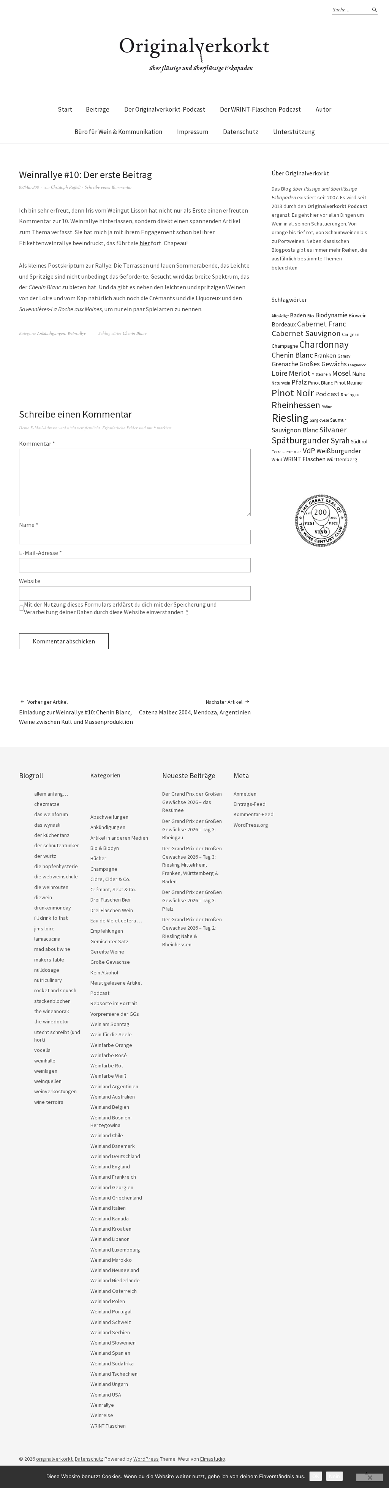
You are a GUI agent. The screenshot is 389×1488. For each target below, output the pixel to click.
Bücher (98, 858)
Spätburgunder (300, 440)
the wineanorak (51, 1011)
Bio (310, 315)
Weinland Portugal (110, 1311)
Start (65, 109)
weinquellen (48, 1081)
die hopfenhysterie (56, 866)
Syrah (340, 440)
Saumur (338, 420)
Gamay (343, 356)
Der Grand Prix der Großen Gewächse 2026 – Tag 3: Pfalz (192, 900)
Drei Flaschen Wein (111, 910)
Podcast (327, 393)
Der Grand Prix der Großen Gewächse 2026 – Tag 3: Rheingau (192, 829)
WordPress (146, 1458)
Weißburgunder (338, 451)
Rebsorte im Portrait (113, 1003)
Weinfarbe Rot (106, 1065)
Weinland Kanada (109, 1218)
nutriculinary (48, 980)
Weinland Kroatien (110, 1228)
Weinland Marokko (111, 1259)
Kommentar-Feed (254, 814)
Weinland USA (105, 1394)
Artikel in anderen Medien (119, 837)
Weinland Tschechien (114, 1373)
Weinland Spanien (110, 1352)
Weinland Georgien (111, 1187)
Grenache (285, 364)
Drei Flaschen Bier (110, 899)
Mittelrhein (321, 374)
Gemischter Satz (109, 941)
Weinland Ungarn (109, 1384)
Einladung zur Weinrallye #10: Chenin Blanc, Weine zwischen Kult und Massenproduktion (76, 711)
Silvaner (332, 430)
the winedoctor (51, 1021)
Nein (334, 1476)
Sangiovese (319, 420)
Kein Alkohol (104, 972)
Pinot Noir (293, 392)
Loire (280, 373)
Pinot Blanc (320, 382)
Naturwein (281, 383)
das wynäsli (47, 824)
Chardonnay (324, 344)
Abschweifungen (109, 816)
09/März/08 (29, 187)
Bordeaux (284, 324)
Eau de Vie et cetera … (116, 920)
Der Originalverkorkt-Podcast (164, 109)
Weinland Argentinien (114, 1086)
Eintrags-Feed (250, 804)
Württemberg (342, 459)
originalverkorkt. (55, 1458)
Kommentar (37, 443)
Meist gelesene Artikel (116, 982)
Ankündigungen (51, 333)
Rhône (326, 406)
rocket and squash (55, 990)
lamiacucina (47, 938)
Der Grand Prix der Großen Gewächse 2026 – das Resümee (192, 801)
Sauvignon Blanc (295, 430)
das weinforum (51, 814)
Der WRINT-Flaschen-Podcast (260, 109)
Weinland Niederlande (115, 1280)
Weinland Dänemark (112, 1146)
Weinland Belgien (109, 1106)
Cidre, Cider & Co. (110, 879)
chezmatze (47, 804)
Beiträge (97, 109)
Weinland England (110, 1166)
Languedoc (357, 365)
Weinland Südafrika (112, 1363)
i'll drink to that (51, 917)
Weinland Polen (107, 1301)
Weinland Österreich (113, 1291)
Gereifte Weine (107, 951)
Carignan (350, 334)
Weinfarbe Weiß (108, 1075)
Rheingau (350, 394)
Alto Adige (280, 315)
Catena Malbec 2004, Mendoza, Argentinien (195, 707)
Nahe (358, 373)
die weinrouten (51, 887)
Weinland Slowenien (113, 1342)
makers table (49, 959)
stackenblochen (52, 1001)
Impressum (192, 132)
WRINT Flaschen (304, 459)
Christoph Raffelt (66, 187)
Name (28, 524)
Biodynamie (331, 315)
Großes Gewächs (323, 363)
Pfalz (299, 382)
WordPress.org (251, 824)
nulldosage (46, 969)
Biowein (358, 315)
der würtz (45, 856)
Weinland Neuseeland (114, 1270)
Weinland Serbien (110, 1332)
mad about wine (52, 949)
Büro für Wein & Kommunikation (118, 132)
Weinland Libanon (110, 1239)
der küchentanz (52, 835)
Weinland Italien (108, 1207)
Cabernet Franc (321, 323)
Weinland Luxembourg (115, 1249)
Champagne (285, 346)
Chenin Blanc (135, 333)
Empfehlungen (106, 930)
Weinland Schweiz (110, 1322)
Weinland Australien (112, 1096)
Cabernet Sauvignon (306, 333)
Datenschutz (240, 132)
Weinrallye (77, 333)
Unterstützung (294, 132)
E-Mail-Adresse (40, 552)
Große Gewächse (110, 961)
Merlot (299, 373)
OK (315, 1476)
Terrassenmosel (287, 451)
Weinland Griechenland (116, 1197)
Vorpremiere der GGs (114, 1013)
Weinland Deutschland (115, 1156)
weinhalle (44, 1060)
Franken (325, 355)
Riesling (290, 418)
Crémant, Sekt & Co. (113, 889)
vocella (42, 1050)
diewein (43, 897)
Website (29, 581)
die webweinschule (56, 876)
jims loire (44, 928)
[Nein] (369, 1477)
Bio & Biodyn (104, 848)
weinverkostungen (55, 1091)
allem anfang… (51, 793)
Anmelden (245, 793)
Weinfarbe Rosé (108, 1055)
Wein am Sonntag (110, 1024)
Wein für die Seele (111, 1034)
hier (144, 243)
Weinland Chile (106, 1135)
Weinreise (101, 1415)
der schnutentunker (56, 845)
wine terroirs (48, 1102)
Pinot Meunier (348, 383)
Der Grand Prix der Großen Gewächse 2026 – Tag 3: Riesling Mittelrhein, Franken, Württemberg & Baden (192, 865)
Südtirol (359, 441)
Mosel (341, 373)
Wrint (277, 459)
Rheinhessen (296, 405)
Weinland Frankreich (113, 1176)
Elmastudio (212, 1458)
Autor (323, 109)
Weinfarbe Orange (111, 1045)
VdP (309, 450)
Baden (298, 315)
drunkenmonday (52, 907)
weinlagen (45, 1070)
